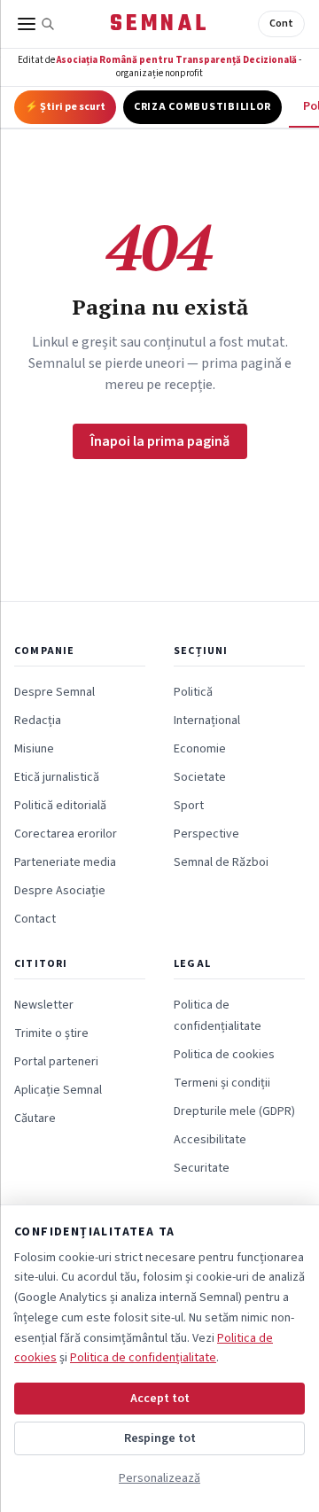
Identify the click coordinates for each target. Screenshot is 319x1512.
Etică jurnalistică (56, 777)
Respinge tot (160, 1438)
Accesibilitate (210, 1140)
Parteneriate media (65, 862)
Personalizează (159, 1478)
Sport (189, 805)
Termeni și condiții (222, 1083)
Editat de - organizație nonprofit (159, 66)
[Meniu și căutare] (36, 24)
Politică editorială (60, 805)
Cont (281, 23)
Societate (200, 777)
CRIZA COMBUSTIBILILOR (202, 106)
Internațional (207, 720)
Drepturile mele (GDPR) (234, 1111)
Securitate (202, 1168)
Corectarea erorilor (65, 834)
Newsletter (44, 1005)
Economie (200, 749)
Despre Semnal (54, 692)
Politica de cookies (224, 1055)
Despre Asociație (59, 891)
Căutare (35, 1118)
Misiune (34, 749)
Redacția (37, 720)
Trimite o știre (51, 1033)
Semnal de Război (221, 862)
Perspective (206, 834)
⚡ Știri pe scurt (65, 106)
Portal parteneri (56, 1062)
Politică (193, 692)
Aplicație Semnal (58, 1090)
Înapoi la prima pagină (160, 441)
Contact (35, 919)
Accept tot (160, 1398)
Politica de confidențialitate (143, 1358)
